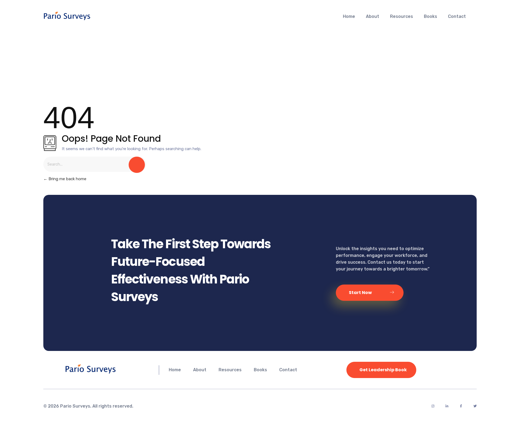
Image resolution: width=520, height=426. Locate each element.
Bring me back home (66, 178)
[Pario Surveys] (82, 16)
